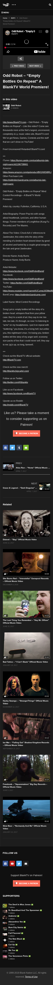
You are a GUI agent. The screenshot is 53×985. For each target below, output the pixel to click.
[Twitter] (19, 863)
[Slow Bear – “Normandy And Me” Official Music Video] (26, 809)
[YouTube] (12, 863)
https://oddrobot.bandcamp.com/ (30, 294)
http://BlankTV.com (12, 360)
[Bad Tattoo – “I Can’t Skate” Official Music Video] (26, 645)
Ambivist (12, 916)
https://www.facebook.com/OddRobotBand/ (23, 271)
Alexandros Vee (15, 922)
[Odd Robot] (6, 107)
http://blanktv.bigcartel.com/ (16, 371)
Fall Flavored (14, 933)
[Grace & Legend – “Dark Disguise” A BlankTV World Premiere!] (26, 487)
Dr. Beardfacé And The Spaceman (23, 910)
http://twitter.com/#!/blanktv (15, 382)
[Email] (26, 863)
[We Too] (5, 951)
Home (5, 18)
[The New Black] (5, 940)
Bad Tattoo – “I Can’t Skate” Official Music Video (25, 662)
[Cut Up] (5, 946)
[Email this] (26, 447)
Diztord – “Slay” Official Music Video (20, 539)
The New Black (15, 939)
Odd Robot (16, 105)
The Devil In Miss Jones (19, 904)
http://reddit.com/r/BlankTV (15, 405)
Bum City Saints (15, 927)
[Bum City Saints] (5, 929)
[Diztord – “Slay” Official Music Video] (26, 523)
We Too (11, 950)
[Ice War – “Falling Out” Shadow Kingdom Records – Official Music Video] (26, 726)
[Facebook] (5, 863)
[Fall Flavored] (5, 934)
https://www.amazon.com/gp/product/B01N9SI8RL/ (27, 172)
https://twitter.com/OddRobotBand (26, 283)
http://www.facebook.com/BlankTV (19, 393)
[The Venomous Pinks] (5, 957)
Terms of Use (31, 977)
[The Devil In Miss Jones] (5, 906)
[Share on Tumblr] (19, 447)
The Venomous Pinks (18, 956)
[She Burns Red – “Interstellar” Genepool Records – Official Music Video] (26, 562)
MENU (6, 12)
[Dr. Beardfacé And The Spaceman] (5, 911)
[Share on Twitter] (12, 447)
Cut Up (11, 944)
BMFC (13, 18)
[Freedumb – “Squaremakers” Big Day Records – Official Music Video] (26, 768)
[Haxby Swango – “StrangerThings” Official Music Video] (26, 684)
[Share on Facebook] (5, 447)
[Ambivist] (5, 917)
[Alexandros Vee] (5, 923)
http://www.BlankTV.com (14, 122)
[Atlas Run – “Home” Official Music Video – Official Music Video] (26, 467)
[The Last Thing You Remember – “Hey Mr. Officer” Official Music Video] (26, 604)
